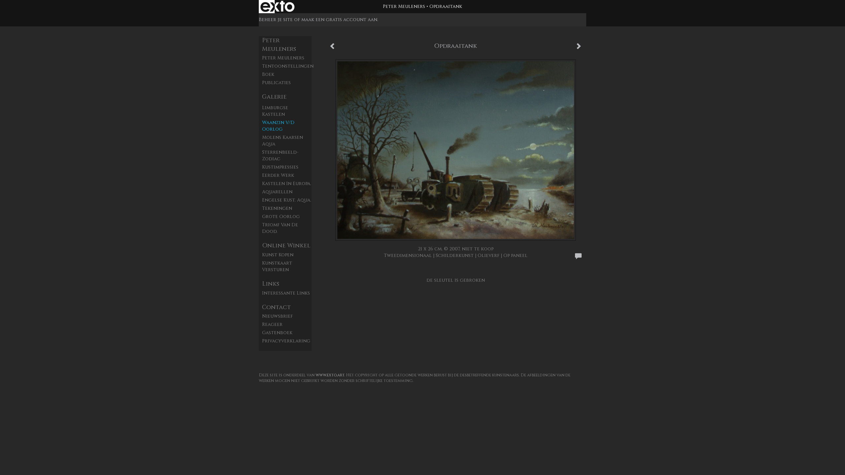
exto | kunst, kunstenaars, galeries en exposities (277, 6)
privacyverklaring (286, 341)
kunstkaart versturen (277, 266)
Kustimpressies (280, 167)
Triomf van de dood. (280, 228)
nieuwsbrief (277, 316)
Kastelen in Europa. (286, 183)
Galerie (274, 97)
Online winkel (286, 245)
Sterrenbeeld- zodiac (280, 155)
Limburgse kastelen (275, 111)
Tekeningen (277, 208)
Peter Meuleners (404, 6)
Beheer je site (276, 19)
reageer (272, 324)
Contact (276, 307)
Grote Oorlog (281, 216)
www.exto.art (330, 375)
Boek (268, 74)
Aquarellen (277, 192)
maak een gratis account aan (339, 19)
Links (270, 284)
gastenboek (277, 333)
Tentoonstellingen (287, 66)
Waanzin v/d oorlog (278, 125)
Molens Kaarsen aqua (282, 140)
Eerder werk (278, 175)
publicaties (276, 82)
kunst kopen (277, 255)
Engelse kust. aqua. (286, 200)
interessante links (286, 293)
